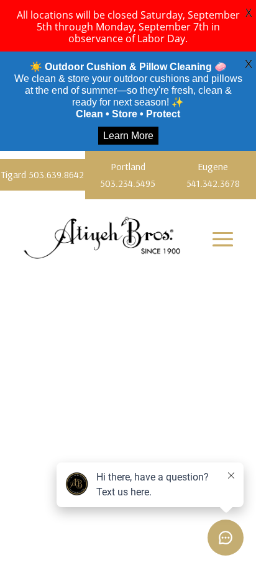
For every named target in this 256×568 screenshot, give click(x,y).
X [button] (248, 12)
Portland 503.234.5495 (127, 174)
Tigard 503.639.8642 (42, 174)
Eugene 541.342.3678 (213, 174)
